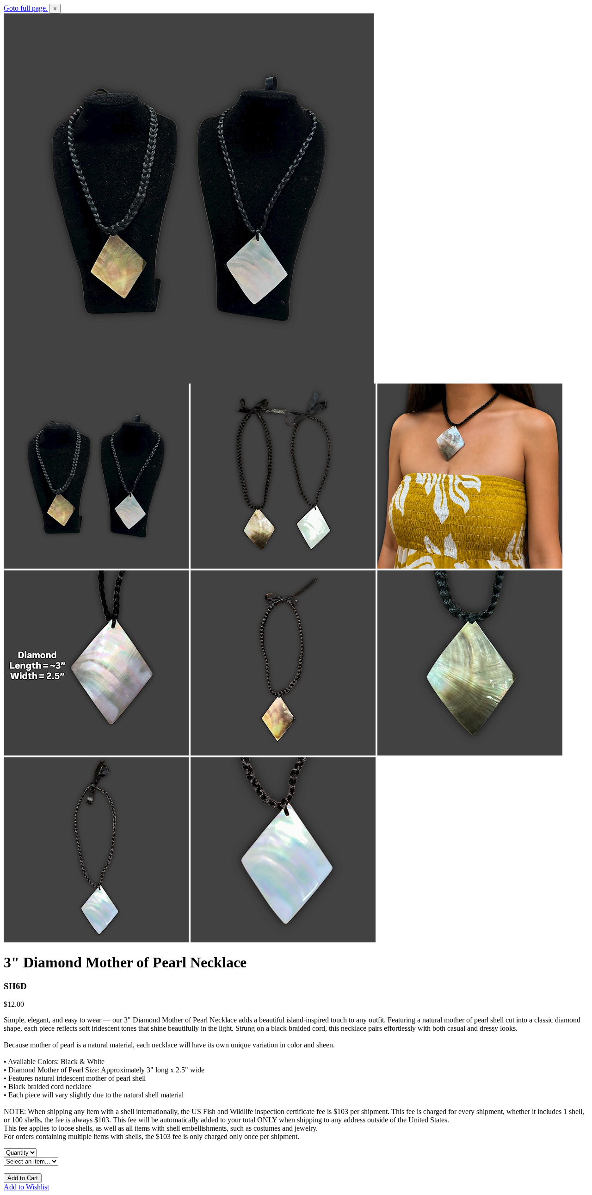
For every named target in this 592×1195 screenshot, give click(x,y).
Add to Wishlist (26, 1187)
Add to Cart (22, 1178)
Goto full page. (26, 8)
